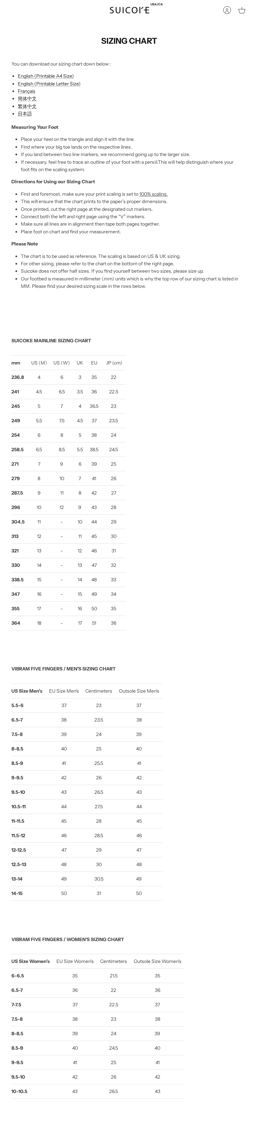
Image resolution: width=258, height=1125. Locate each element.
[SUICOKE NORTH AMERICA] (129, 10)
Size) (75, 84)
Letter (62, 84)
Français (26, 91)
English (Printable (36, 84)
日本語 (25, 114)
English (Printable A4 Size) (46, 76)
